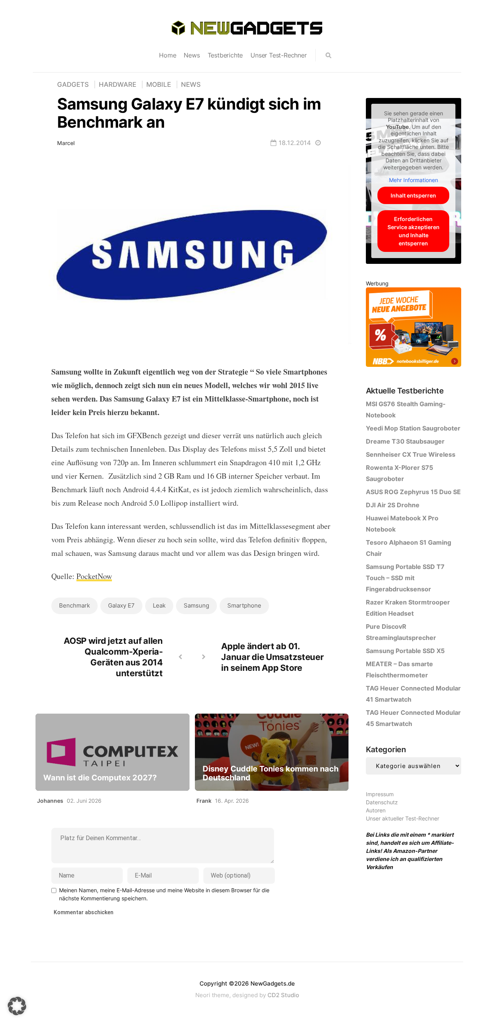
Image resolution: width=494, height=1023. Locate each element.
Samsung (196, 605)
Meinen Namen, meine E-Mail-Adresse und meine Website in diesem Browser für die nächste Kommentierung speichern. (164, 894)
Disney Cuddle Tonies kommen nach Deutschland (270, 773)
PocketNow (94, 576)
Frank (203, 800)
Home (167, 55)
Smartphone (244, 605)
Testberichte (225, 55)
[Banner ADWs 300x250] (413, 328)
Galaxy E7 (121, 605)
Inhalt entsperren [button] (413, 195)
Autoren (376, 810)
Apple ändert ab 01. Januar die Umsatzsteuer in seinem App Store (272, 657)
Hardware (117, 84)
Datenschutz (382, 802)
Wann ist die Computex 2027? (100, 777)
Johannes (50, 800)
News (192, 55)
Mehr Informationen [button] (413, 180)
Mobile (158, 84)
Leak (159, 605)
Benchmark (74, 605)
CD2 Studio (283, 995)
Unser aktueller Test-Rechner (402, 818)
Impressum (380, 794)
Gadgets (73, 84)
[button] (17, 1006)
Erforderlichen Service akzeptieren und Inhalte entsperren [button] (413, 231)
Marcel (65, 143)
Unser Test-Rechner (278, 55)
